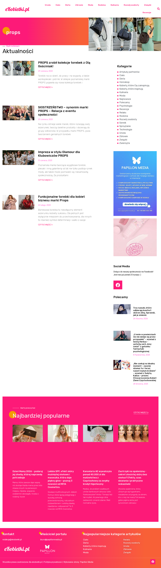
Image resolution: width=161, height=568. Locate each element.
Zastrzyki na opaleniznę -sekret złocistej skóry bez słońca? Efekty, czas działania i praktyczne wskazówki (132, 477)
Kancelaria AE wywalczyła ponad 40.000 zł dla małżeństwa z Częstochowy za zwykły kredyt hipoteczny (97, 477)
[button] (158, 8)
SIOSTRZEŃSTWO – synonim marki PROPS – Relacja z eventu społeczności (63, 111)
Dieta (67, 5)
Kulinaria (115, 5)
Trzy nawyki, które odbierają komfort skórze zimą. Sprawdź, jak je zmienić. (144, 311)
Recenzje (147, 12)
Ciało (58, 5)
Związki (147, 5)
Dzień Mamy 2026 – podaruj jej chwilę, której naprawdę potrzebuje (28, 474)
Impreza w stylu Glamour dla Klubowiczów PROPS (59, 153)
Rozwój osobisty (131, 5)
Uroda (48, 5)
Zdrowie (79, 5)
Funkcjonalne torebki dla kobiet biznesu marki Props (61, 198)
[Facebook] (117, 285)
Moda (90, 5)
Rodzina (102, 5)
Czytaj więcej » (45, 87)
